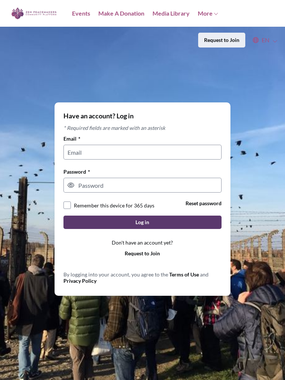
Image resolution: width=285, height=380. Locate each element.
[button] (261, 40)
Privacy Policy (79, 281)
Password (76, 171)
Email (72, 138)
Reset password (204, 203)
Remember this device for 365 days (114, 205)
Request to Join (142, 253)
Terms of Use (184, 274)
